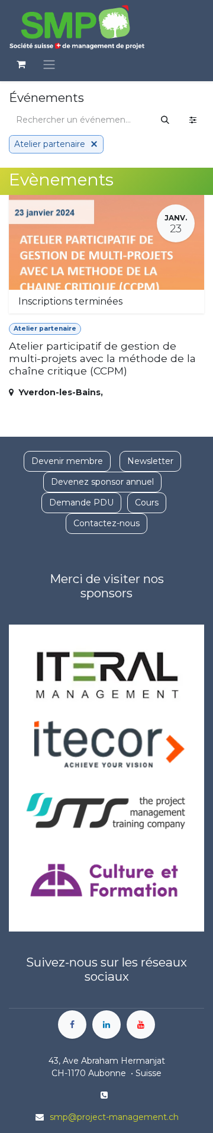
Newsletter (150, 461)
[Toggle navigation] (49, 64)
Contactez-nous (106, 523)
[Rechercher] (165, 120)
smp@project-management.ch (114, 1117)
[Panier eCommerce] (21, 64)
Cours (147, 502)
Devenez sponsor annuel (102, 481)
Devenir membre (67, 461)
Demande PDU (81, 502)
